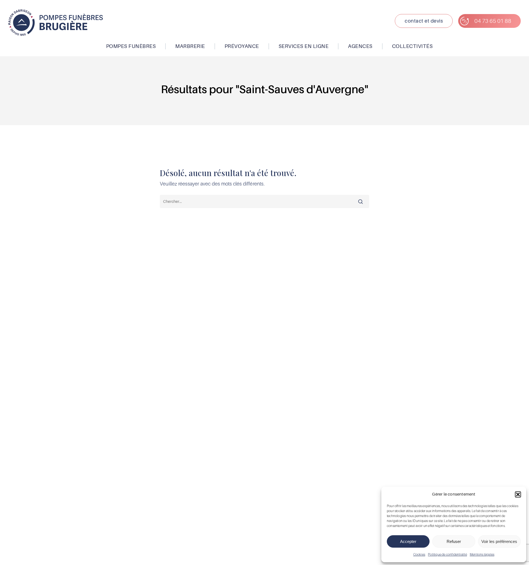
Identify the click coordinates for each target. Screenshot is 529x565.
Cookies (419, 554)
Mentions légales (482, 554)
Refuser (454, 541)
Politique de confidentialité (447, 554)
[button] (518, 494)
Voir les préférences (499, 541)
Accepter (408, 541)
